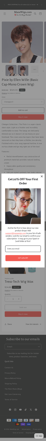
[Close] (42, 176)
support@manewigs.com (15, 233)
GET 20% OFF (23, 258)
